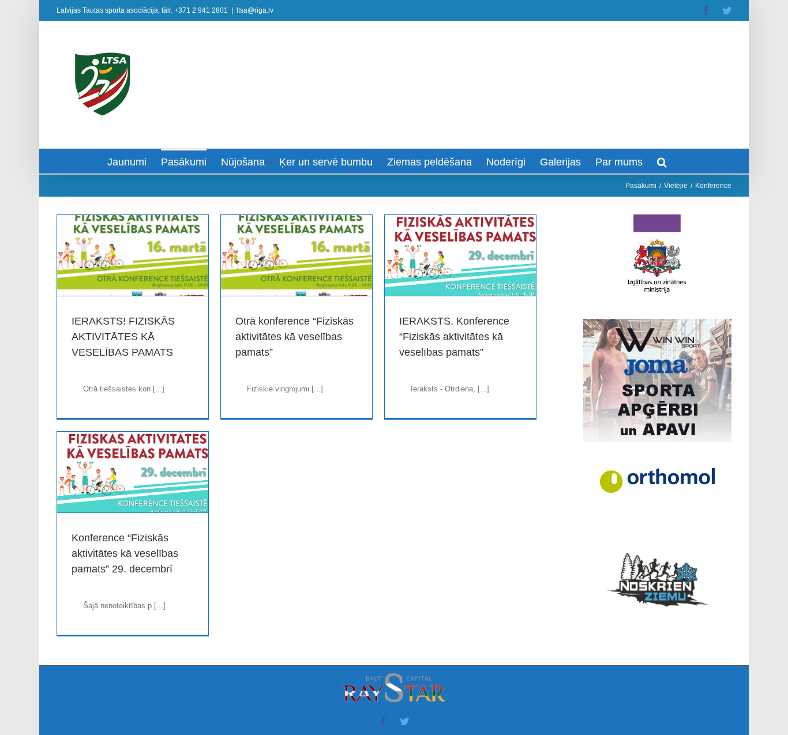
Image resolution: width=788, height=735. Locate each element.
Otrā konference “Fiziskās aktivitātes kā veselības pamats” (294, 336)
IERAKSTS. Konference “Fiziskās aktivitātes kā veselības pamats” (454, 336)
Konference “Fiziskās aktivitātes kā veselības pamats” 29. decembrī (125, 553)
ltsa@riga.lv (255, 10)
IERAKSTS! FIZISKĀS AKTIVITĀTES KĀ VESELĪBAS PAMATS (123, 336)
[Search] (662, 161)
